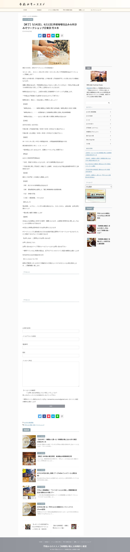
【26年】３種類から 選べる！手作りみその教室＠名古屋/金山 (98, 176)
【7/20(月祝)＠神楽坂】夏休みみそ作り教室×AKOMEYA (97, 170)
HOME (25, 10)
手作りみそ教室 (28, 425)
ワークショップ (40, 425)
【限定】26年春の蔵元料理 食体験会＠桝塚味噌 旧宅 (54, 456)
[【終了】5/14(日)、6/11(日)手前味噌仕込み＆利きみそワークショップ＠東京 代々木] (53, 35)
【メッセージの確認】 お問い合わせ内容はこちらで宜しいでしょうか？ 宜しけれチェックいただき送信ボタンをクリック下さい (40, 392)
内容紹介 (39, 10)
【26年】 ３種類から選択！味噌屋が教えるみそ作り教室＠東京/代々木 (98, 159)
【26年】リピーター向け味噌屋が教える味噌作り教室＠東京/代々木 (98, 154)
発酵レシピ (82, 10)
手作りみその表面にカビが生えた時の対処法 (103, 215)
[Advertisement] (36, 286)
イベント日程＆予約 (53, 10)
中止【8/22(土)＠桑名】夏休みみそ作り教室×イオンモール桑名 (98, 165)
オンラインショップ (96, 10)
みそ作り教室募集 (28, 422)
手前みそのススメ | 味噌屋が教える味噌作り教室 (65, 546)
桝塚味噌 (89, 88)
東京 (34, 425)
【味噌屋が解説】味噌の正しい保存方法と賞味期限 (103, 241)
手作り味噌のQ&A (67, 10)
